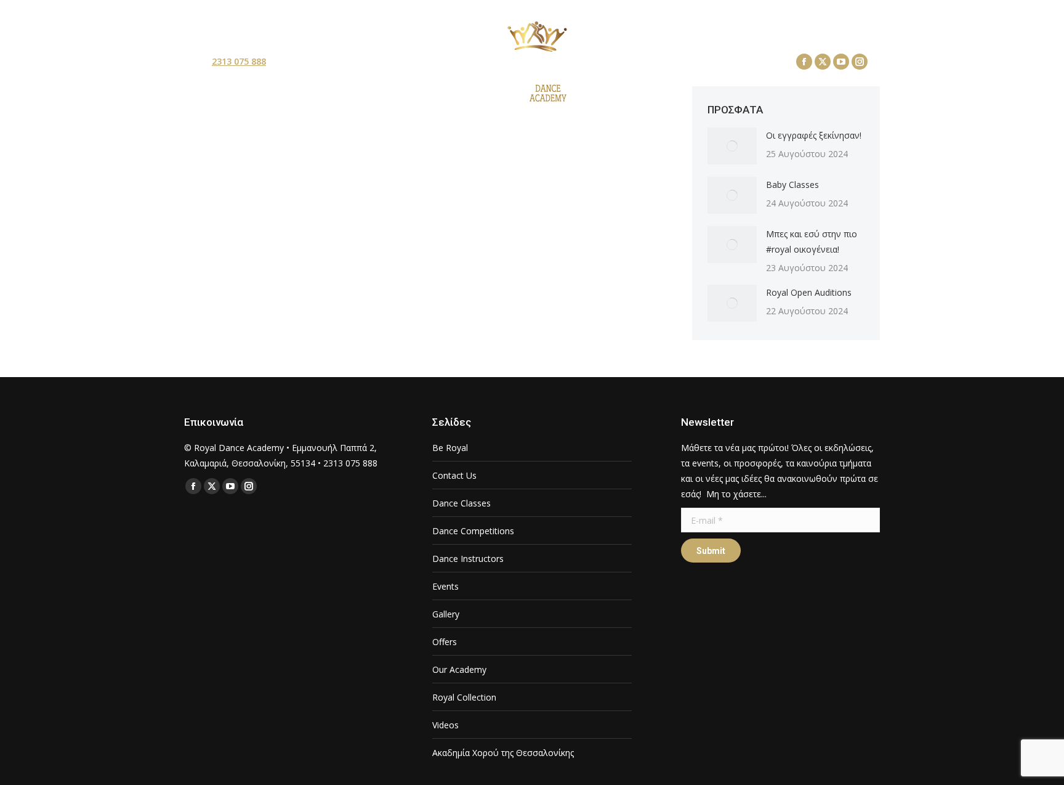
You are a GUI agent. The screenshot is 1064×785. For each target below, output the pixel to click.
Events (445, 586)
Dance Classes (461, 503)
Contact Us (454, 475)
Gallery (445, 614)
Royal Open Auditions (809, 292)
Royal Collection (464, 697)
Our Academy (459, 669)
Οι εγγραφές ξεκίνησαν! (813, 135)
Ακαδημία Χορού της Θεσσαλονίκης (503, 753)
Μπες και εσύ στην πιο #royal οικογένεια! (811, 241)
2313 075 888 (239, 61)
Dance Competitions (473, 531)
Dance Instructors (468, 558)
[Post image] (732, 146)
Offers (444, 642)
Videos (445, 725)
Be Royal (450, 448)
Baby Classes (792, 184)
